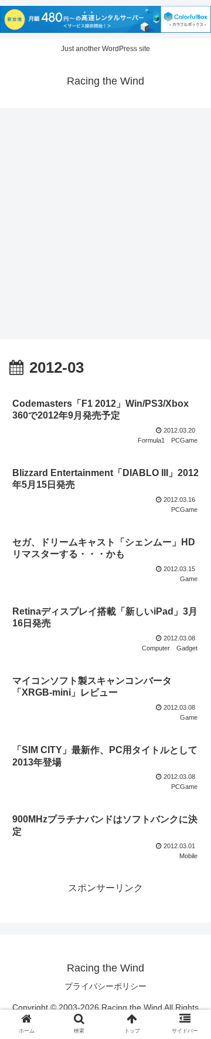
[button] (188, 962)
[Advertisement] (105, 227)
